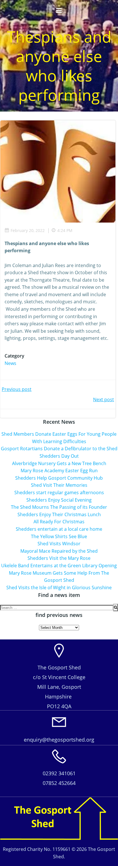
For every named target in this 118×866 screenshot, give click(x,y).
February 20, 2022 (28, 230)
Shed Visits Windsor (59, 543)
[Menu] (59, 10)
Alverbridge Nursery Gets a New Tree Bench (59, 463)
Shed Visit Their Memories (59, 485)
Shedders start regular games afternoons (59, 492)
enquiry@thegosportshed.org (59, 739)
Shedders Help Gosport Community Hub (59, 478)
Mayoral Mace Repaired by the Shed (59, 551)
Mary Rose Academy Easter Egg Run (59, 470)
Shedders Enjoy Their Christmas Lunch (59, 514)
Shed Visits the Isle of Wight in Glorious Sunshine (59, 587)
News (10, 363)
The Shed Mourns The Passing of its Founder (59, 507)
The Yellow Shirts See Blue (59, 536)
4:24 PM (64, 230)
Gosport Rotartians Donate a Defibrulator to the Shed (59, 448)
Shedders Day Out (59, 456)
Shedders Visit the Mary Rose (59, 558)
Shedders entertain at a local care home (59, 529)
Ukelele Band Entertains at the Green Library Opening (59, 565)
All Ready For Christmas (59, 521)
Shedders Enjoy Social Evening (59, 500)
